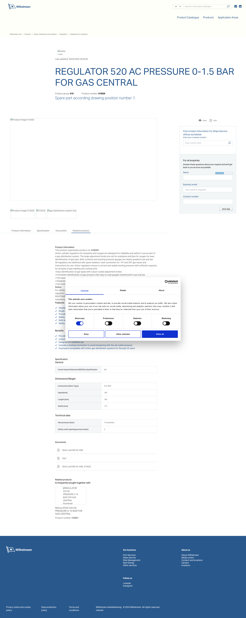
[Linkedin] (240, 6)
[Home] (19, 6)
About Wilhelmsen (190, 555)
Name (186, 172)
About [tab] (161, 290)
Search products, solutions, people (228, 6)
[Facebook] (235, 6)
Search (229, 143)
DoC (61, 458)
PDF (215, 120)
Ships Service (129, 557)
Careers (185, 563)
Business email (190, 184)
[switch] (108, 323)
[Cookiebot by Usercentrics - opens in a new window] (166, 282)
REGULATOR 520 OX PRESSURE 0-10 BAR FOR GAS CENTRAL (68, 511)
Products (27, 34)
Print (204, 120)
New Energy (128, 563)
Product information (21, 230)
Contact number (191, 196)
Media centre (187, 557)
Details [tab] (123, 290)
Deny (86, 334)
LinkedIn (127, 583)
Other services (130, 565)
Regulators (63, 34)
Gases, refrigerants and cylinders (45, 34)
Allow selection (123, 334)
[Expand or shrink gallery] (152, 122)
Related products (81, 230)
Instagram (128, 586)
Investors (185, 565)
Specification (43, 230)
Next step (226, 209)
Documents (61, 230)
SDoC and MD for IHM (70, 450)
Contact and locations (192, 560)
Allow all (160, 334)
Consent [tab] (84, 291)
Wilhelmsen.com (16, 34)
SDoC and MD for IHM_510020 (74, 466)
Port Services (129, 555)
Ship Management (131, 560)
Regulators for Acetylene (79, 34)
